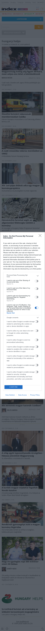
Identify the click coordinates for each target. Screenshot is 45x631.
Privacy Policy (35, 395)
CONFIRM (14, 387)
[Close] (41, 236)
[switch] (36, 281)
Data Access (22, 395)
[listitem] (22, 275)
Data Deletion (10, 395)
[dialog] (22, 315)
